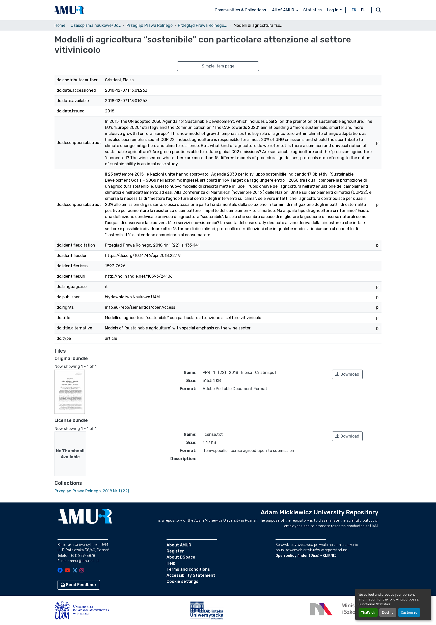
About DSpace (181, 557)
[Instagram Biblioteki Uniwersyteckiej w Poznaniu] (81, 570)
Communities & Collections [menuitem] (240, 10)
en (354, 10)
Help (171, 563)
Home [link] (59, 25)
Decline (388, 612)
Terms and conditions (188, 569)
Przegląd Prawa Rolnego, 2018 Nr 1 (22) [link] (203, 25)
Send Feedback (81, 584)
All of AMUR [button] (283, 10)
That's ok (368, 612)
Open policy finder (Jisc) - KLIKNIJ (306, 556)
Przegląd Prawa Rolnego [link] (149, 25)
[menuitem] (284, 10)
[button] (69, 10)
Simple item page (218, 66)
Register (175, 551)
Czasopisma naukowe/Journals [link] (96, 25)
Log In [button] (333, 10)
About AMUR (179, 545)
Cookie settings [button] (182, 581)
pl (363, 10)
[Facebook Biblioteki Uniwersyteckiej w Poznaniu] (60, 570)
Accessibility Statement (191, 575)
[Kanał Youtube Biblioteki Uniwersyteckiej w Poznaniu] (67, 570)
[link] (347, 374)
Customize (409, 612)
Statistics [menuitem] (312, 10)
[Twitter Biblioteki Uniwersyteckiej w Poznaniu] (74, 570)
